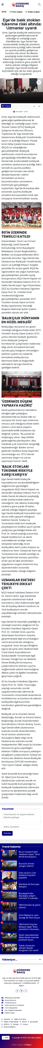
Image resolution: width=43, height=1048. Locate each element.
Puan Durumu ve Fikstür (14, 1005)
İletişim (16, 1024)
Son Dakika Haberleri (13, 1010)
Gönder (7, 833)
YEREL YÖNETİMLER (11, 1022)
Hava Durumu (10, 1000)
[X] (21, 991)
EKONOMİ (34, 1022)
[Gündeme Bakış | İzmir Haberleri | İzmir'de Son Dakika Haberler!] (20, 4)
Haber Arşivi (10, 1013)
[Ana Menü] (2, 4)
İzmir (4, 12)
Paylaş (7, 106)
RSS (6, 1037)
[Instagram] (26, 991)
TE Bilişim (28, 1045)
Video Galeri (33, 12)
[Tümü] (40, 959)
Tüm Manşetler (11, 1008)
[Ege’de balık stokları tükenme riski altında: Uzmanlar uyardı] (21, 90)
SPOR (24, 1022)
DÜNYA (6, 1024)
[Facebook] (17, 991)
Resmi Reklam (10, 1027)
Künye (25, 1024)
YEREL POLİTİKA (20, 1019)
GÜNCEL (7, 1019)
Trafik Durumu (10, 1003)
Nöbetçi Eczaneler (12, 998)
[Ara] (39, 4)
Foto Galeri (17, 12)
